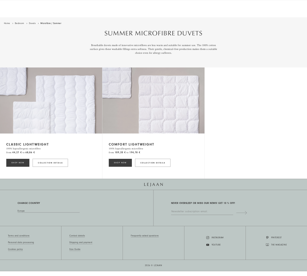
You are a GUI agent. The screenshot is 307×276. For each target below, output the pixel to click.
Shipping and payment (80, 242)
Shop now (18, 163)
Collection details (50, 163)
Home (7, 23)
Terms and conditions (19, 235)
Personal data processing (21, 242)
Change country (29, 203)
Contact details (77, 235)
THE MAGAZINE (279, 245)
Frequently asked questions (145, 235)
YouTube (216, 245)
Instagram (218, 237)
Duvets (32, 23)
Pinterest (276, 237)
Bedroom (19, 23)
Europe (21, 211)
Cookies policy (15, 249)
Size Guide (74, 249)
